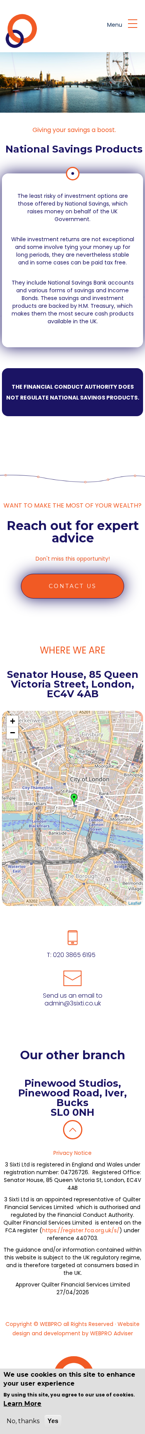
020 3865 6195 (73, 954)
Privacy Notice (72, 1153)
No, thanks (23, 1421)
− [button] (12, 733)
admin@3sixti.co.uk (72, 1003)
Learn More (22, 1403)
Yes (53, 1421)
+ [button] (12, 721)
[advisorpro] (20, 31)
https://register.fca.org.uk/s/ (80, 1230)
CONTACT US (73, 586)
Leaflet (134, 903)
